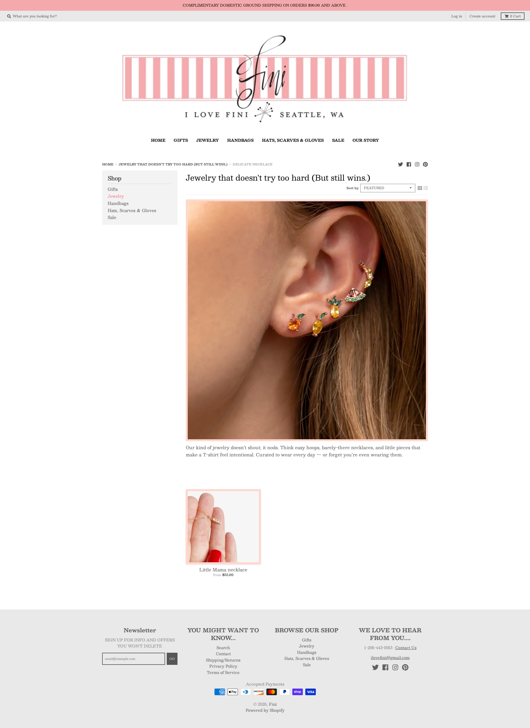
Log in (456, 16)
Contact (223, 653)
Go (172, 658)
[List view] (425, 187)
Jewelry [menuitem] (207, 140)
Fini (273, 704)
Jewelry (116, 195)
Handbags (118, 203)
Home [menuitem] (158, 140)
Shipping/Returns (223, 660)
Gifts (113, 189)
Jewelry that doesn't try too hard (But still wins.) (173, 164)
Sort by (352, 188)
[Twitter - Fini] (400, 164)
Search (223, 647)
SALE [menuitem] (338, 140)
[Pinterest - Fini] (425, 164)
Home (107, 164)
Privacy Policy (223, 666)
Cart (515, 16)
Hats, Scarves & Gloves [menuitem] (293, 140)
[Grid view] (420, 187)
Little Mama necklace (223, 569)
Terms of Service (223, 672)
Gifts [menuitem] (181, 140)
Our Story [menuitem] (366, 140)
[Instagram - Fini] (417, 164)
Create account (482, 16)
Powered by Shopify (265, 710)
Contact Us (406, 647)
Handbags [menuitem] (240, 140)
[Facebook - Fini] (408, 164)
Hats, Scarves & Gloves (132, 210)
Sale (112, 217)
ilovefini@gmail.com (390, 657)
